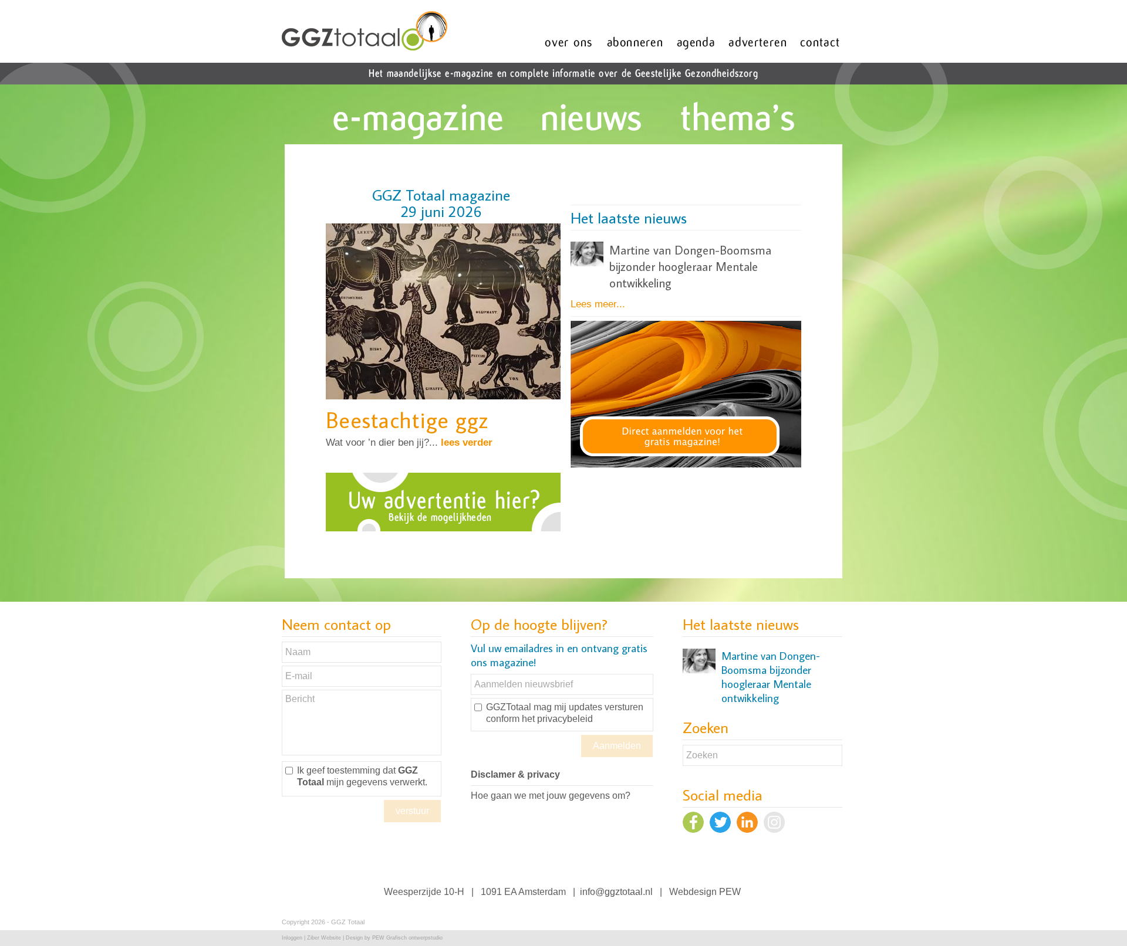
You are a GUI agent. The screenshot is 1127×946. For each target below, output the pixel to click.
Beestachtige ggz (407, 419)
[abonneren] (688, 464)
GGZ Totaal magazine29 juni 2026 (441, 203)
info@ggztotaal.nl (616, 892)
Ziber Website (324, 938)
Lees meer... (598, 304)
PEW (730, 892)
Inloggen (292, 938)
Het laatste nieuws (629, 218)
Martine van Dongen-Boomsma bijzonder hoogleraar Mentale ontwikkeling (690, 266)
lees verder (466, 442)
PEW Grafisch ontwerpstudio (407, 938)
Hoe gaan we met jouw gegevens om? (550, 796)
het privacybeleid (557, 719)
